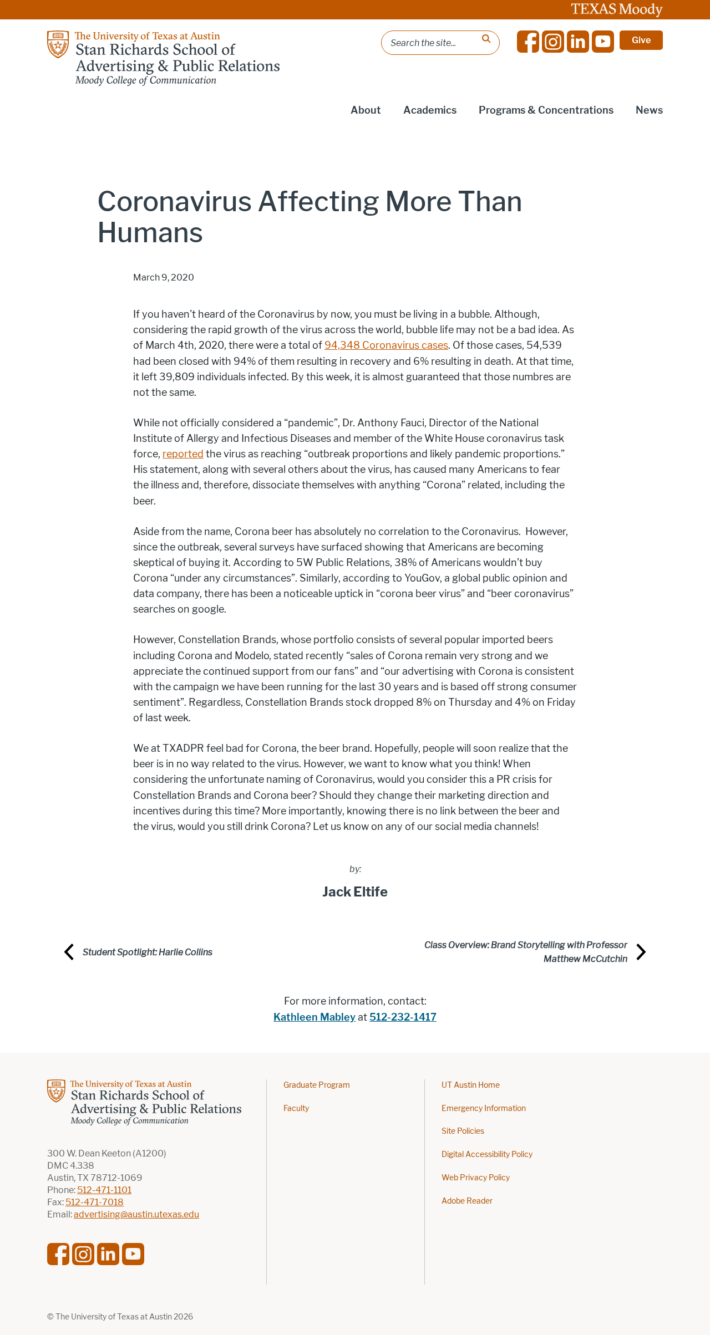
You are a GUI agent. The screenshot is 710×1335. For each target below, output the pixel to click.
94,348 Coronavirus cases (386, 345)
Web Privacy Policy (476, 1178)
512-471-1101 (104, 1190)
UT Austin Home (471, 1085)
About (366, 110)
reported (183, 454)
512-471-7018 (94, 1202)
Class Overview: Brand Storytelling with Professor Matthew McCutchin (525, 952)
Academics (430, 110)
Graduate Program (316, 1085)
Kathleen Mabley (314, 1017)
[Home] (163, 58)
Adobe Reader (467, 1201)
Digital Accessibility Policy (487, 1154)
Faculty (296, 1108)
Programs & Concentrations (546, 110)
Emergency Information (484, 1108)
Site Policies (463, 1131)
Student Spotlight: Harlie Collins (147, 952)
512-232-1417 (403, 1017)
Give (641, 40)
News (649, 110)
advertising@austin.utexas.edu (136, 1214)
